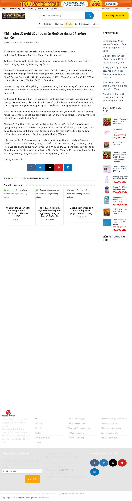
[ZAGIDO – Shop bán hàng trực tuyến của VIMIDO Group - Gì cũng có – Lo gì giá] (13, 16)
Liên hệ (127, 9)
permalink (46, 178)
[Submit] (89, 15)
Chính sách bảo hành (110, 423)
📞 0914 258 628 (41, 9)
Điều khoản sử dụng (76, 423)
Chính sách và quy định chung (114, 418)
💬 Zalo (54, 9)
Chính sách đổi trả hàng (111, 428)
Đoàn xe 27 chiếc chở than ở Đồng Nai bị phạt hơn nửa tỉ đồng (115, 85)
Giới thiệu (39, 423)
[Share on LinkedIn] (68, 167)
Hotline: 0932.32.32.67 (72, 493)
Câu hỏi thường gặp (76, 418)
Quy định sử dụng (42, 438)
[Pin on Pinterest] (58, 167)
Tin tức (26, 178)
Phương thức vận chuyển (79, 428)
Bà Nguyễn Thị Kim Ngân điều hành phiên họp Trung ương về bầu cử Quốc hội (115, 72)
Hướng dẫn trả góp (76, 438)
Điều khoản (106, 9)
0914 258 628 (66, 470)
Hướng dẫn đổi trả (76, 433)
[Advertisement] (115, 320)
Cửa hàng (39, 428)
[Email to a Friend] (49, 167)
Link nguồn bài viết (13, 159)
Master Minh (34, 42)
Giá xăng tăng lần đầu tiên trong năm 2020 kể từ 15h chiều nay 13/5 (114, 59)
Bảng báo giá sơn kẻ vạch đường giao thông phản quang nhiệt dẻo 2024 (114, 46)
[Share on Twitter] (40, 167)
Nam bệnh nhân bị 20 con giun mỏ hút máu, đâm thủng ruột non (114, 97)
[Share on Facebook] (31, 167)
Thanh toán (117, 9)
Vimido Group (42, 497)
